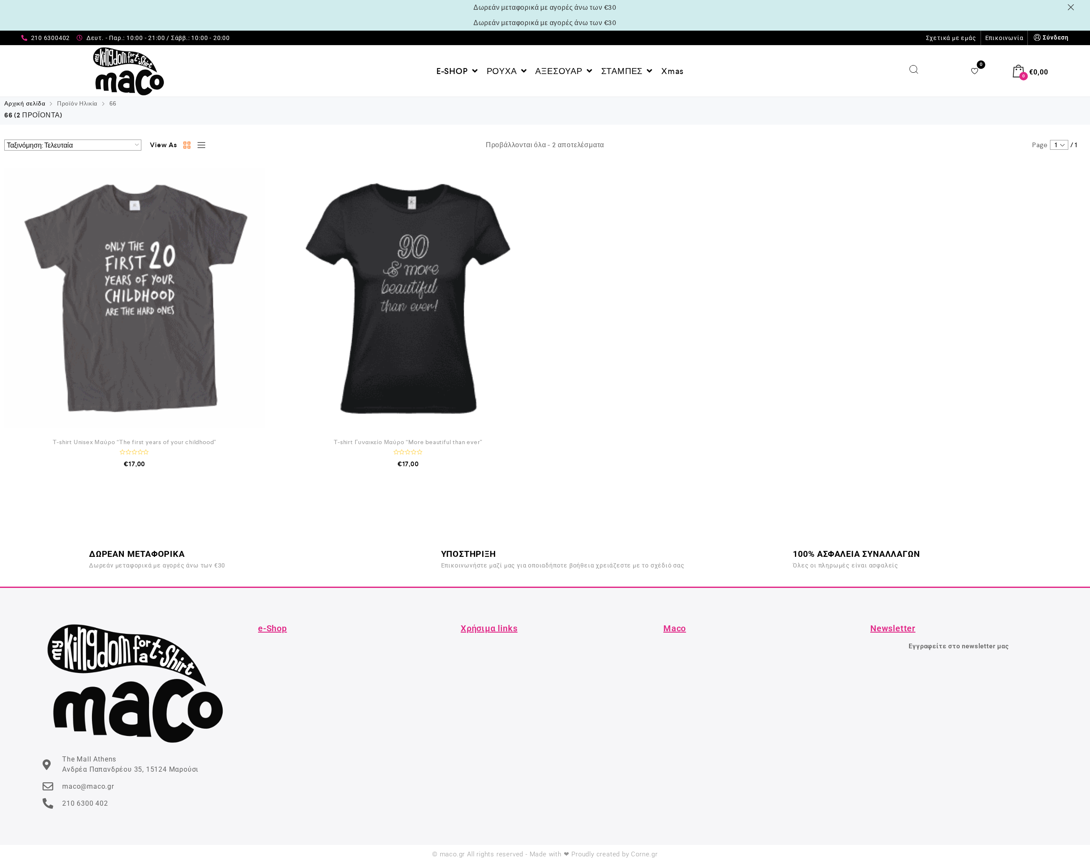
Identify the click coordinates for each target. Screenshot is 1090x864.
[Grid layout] (187, 145)
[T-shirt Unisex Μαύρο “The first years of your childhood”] (134, 298)
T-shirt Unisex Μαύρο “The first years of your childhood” (134, 442)
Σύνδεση (1056, 37)
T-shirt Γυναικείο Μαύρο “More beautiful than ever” (408, 442)
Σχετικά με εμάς (951, 37)
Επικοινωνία (1004, 37)
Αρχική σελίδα (24, 103)
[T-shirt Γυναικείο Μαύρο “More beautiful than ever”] (408, 298)
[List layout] (199, 145)
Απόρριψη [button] (1072, 7)
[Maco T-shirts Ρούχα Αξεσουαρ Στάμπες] (128, 71)
